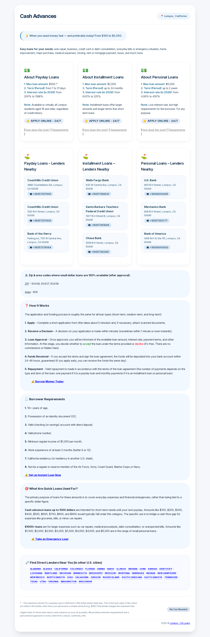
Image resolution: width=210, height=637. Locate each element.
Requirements (60, 130)
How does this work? (37, 130)
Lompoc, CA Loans (180, 623)
